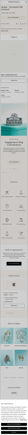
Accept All (14, 432)
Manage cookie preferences (14, 424)
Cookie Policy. (23, 420)
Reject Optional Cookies (14, 428)
